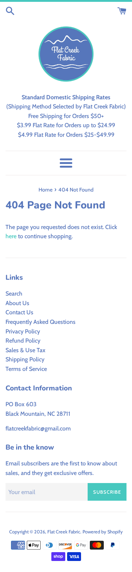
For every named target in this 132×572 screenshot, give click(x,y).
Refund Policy (23, 340)
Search (14, 293)
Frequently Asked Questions (41, 321)
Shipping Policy (25, 359)
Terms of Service (26, 368)
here (11, 236)
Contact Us (19, 312)
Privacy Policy (23, 331)
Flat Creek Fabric (63, 532)
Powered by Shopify (102, 532)
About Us (17, 303)
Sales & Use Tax (25, 350)
